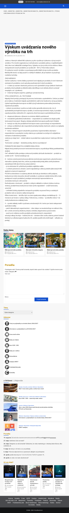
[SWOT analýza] (11, 429)
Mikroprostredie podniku (13, 250)
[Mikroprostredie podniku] (13, 240)
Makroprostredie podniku (55, 250)
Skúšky (38, 505)
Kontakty (17, 498)
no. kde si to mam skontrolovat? (19, 458)
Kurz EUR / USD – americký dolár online (30, 398)
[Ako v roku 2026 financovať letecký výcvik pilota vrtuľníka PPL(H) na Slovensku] (11, 410)
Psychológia (59, 475)
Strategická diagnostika (35, 425)
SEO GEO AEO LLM (11, 500)
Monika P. (59, 487)
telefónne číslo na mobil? (16, 441)
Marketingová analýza (10, 43)
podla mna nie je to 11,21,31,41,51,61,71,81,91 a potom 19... (27, 455)
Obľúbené (34, 387)
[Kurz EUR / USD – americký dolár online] (11, 400)
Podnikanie (33, 475)
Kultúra (52, 503)
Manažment (22, 500)
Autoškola (51, 498)
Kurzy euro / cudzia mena (29, 396)
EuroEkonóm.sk (10, 55)
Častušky (12, 372)
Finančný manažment (20, 475)
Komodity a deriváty (27, 387)
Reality (58, 498)
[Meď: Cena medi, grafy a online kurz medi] (11, 390)
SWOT (9, 503)
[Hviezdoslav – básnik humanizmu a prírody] (34, 471)
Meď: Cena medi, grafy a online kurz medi (31, 389)
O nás (23, 498)
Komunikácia (13, 356)
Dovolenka (31, 505)
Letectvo (21, 405)
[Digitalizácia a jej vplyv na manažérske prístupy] (59, 471)
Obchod (58, 503)
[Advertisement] (34, 28)
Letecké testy (42, 498)
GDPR (28, 498)
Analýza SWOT (13, 361)
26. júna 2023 (19, 55)
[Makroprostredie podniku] (55, 240)
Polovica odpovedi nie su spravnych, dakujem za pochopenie (26, 452)
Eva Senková (34, 487)
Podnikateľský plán (15, 367)
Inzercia (10, 498)
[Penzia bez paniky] (47, 471)
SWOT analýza (23, 427)
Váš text (7, 274)
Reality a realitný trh (47, 475)
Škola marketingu (43, 503)
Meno (6, 297)
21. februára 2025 (31, 253)
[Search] (64, 5)
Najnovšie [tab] (19, 381)
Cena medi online (14, 334)
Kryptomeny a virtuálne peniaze (8, 474)
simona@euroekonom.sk (43, 2)
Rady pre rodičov (14, 351)
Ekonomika (53, 500)
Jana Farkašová (9, 485)
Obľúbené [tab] (8, 381)
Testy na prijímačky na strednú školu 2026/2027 (23, 323)
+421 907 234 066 (30, 2)
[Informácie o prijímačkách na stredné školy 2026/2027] (11, 419)
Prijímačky (30, 500)
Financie (45, 500)
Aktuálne (21, 387)
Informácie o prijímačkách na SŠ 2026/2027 (22, 329)
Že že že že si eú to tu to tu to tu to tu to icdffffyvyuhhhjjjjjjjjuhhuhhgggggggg (34, 437)
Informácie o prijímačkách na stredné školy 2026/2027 (35, 417)
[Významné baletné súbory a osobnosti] (22, 471)
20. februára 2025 (52, 253)
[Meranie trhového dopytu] (34, 240)
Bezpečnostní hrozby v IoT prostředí (9, 481)
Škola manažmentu (31, 503)
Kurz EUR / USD (14, 345)
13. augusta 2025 (10, 253)
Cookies (34, 498)
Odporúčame (40, 387)
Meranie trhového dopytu (34, 250)
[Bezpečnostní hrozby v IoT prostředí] (9, 471)
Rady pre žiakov (14, 340)
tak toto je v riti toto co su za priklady (19, 449)
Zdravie (60, 500)
